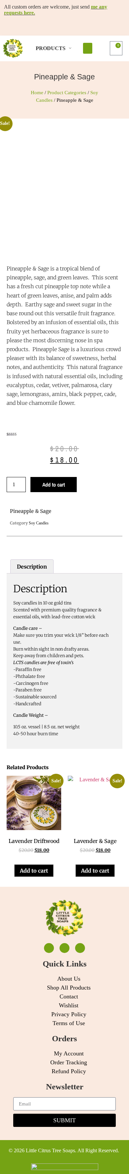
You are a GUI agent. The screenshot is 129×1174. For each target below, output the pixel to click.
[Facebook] (49, 948)
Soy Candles (39, 523)
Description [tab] (32, 566)
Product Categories (66, 92)
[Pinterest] (80, 948)
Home (37, 92)
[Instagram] (64, 948)
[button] (87, 48)
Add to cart (53, 484)
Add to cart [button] (34, 870)
